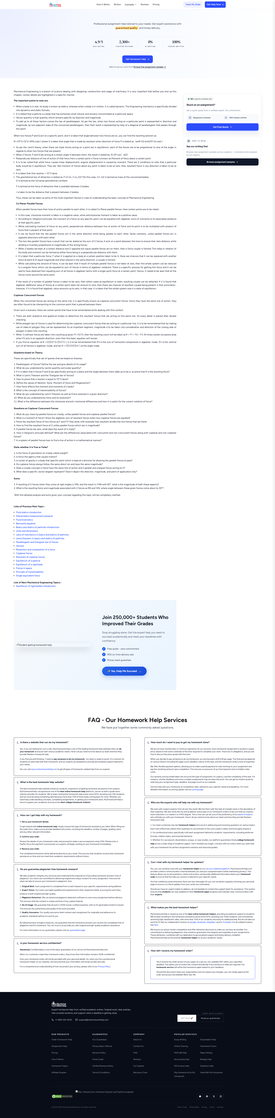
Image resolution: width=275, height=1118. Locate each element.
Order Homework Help (62, 1039)
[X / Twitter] (214, 1096)
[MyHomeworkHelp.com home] (59, 1004)
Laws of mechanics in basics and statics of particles (42, 534)
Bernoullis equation (26, 523)
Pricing (156, 4)
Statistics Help (206, 1066)
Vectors (20, 545)
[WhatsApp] (200, 1096)
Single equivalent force (28, 575)
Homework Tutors (208, 1046)
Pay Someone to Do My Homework (184, 1074)
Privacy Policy (104, 966)
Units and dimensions (27, 531)
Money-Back (194, 1107)
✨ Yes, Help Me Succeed (124, 671)
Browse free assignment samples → (149, 67)
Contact (220, 1107)
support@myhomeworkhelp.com (93, 1020)
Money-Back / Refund (102, 1046)
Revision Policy (99, 1053)
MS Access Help (181, 1066)
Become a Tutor (140, 1072)
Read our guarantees (210, 1018)
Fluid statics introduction (29, 512)
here (156, 925)
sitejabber (210, 922)
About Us (137, 1039)
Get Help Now (214, 4)
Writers (117, 4)
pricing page (197, 789)
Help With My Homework (211, 1072)
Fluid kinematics (24, 519)
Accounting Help (181, 1059)
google (193, 922)
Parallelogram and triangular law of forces (37, 542)
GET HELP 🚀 (187, 1018)
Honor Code (97, 1059)
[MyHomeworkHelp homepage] (60, 4)
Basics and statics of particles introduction (37, 527)
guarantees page (77, 930)
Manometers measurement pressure (34, 516)
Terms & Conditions (101, 1072)
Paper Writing (206, 1053)
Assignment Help (59, 1046)
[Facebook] (207, 1096)
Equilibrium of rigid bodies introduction (36, 586)
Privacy (204, 1107)
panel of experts (245, 814)
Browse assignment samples (221, 162)
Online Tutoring (181, 1046)
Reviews (145, 4)
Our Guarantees (99, 1039)
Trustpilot (227, 922)
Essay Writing (180, 1039)
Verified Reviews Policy (102, 1066)
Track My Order (193, 4)
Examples (129, 4)
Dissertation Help (208, 1039)
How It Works (103, 4)
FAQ (135, 1053)
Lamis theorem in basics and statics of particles (40, 538)
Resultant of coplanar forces (30, 557)
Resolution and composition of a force (35, 549)
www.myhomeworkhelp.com (44, 769)
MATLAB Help (180, 1053)
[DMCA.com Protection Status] (62, 1096)
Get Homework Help (136, 59)
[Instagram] (220, 1096)
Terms (212, 1107)
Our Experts (138, 1066)
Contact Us (138, 1046)
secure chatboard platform (218, 869)
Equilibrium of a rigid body (29, 564)
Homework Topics (60, 1066)
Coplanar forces (24, 553)
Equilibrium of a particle (28, 560)
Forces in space (24, 568)
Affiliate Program (59, 1072)
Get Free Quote (221, 127)
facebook (201, 922)
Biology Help (206, 1059)
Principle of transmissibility (29, 572)
